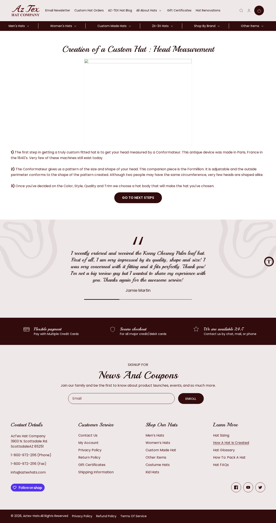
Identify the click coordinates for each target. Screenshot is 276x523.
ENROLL (190, 398)
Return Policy (89, 457)
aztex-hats (31, 516)
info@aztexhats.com (28, 472)
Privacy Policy (90, 450)
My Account (88, 442)
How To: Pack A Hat (229, 457)
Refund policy (106, 516)
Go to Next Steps (138, 197)
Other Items (156, 457)
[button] (149, 10)
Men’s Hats (155, 435)
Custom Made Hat (161, 450)
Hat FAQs (221, 464)
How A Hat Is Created (231, 442)
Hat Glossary (224, 450)
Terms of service (133, 516)
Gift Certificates (91, 464)
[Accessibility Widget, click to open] (269, 261)
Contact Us (87, 435)
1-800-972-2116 (23, 455)
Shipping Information (96, 472)
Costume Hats (158, 464)
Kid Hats (152, 472)
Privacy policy (82, 516)
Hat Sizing (221, 435)
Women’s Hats (158, 442)
